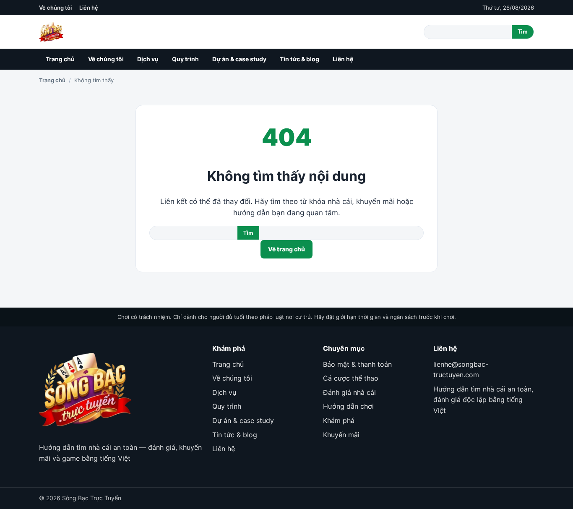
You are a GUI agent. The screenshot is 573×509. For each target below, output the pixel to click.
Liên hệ (88, 7)
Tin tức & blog (299, 59)
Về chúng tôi (55, 7)
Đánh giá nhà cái (349, 392)
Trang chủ (60, 59)
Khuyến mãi (341, 435)
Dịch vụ (148, 59)
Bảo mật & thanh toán (357, 364)
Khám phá (338, 420)
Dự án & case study (239, 59)
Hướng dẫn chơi (348, 406)
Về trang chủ (286, 249)
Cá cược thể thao (350, 378)
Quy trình (185, 59)
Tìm (523, 32)
